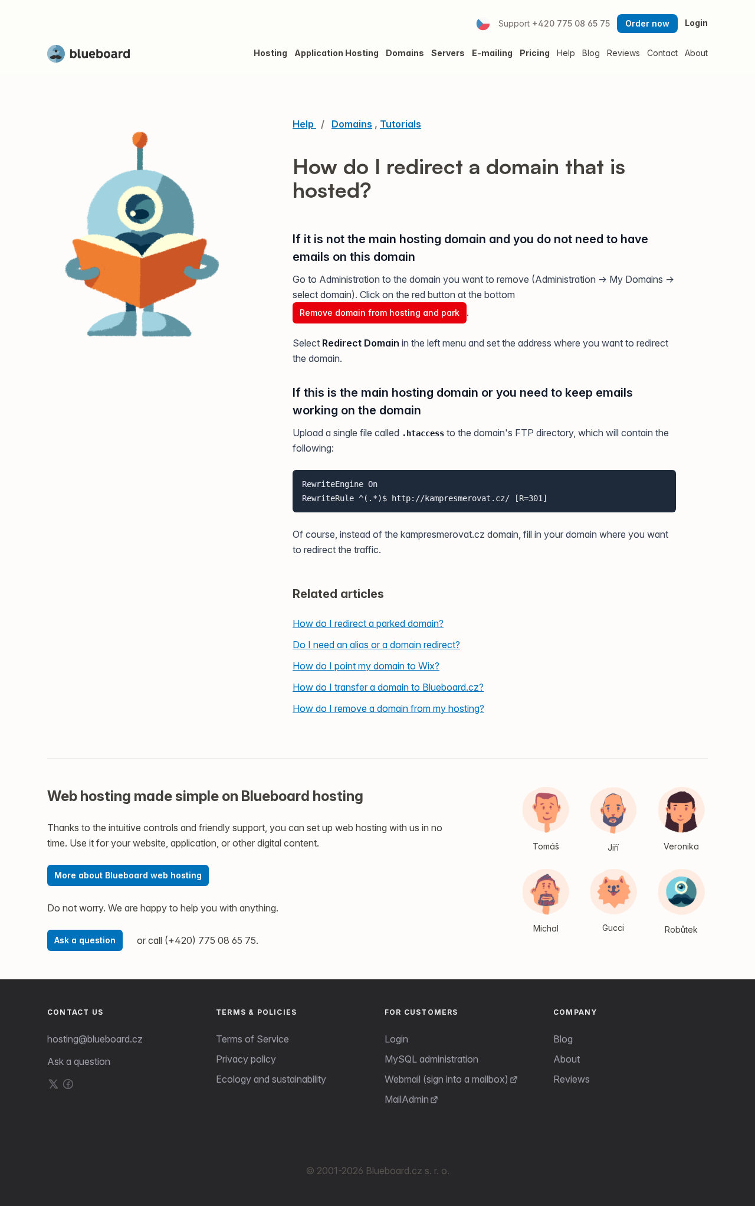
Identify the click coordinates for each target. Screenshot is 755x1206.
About (566, 1059)
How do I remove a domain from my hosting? (388, 708)
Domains (351, 124)
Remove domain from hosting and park (379, 313)
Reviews (571, 1079)
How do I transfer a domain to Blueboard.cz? (388, 687)
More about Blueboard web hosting (128, 875)
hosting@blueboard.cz (95, 1039)
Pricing (535, 53)
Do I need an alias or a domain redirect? (376, 645)
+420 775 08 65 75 (571, 23)
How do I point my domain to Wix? (366, 666)
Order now (647, 23)
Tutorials (400, 124)
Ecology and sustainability (271, 1079)
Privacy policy (246, 1059)
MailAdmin (407, 1099)
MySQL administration (431, 1059)
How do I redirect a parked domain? (368, 623)
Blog (563, 1039)
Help (566, 53)
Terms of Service (252, 1039)
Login (696, 23)
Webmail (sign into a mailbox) (446, 1079)
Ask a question (85, 940)
